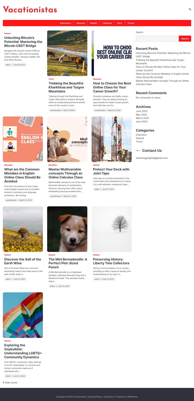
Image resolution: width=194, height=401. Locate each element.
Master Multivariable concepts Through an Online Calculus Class (66, 173)
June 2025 (141, 111)
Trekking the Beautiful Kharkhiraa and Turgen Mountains (66, 87)
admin (8, 65)
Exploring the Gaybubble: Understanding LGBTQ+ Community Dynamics (23, 351)
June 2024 (141, 121)
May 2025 (141, 114)
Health (93, 23)
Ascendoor (109, 396)
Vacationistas (30, 10)
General (80, 23)
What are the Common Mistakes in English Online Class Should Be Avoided (22, 175)
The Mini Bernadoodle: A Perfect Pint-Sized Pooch (68, 263)
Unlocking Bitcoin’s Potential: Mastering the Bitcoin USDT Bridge (23, 42)
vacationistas (55, 110)
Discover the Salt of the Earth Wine (22, 261)
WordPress (132, 396)
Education (65, 23)
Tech (119, 23)
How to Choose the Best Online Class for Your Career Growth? (112, 87)
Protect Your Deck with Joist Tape (111, 171)
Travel (130, 23)
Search (139, 32)
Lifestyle (107, 23)
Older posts (11, 382)
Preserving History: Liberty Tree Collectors (111, 261)
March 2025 (142, 118)
